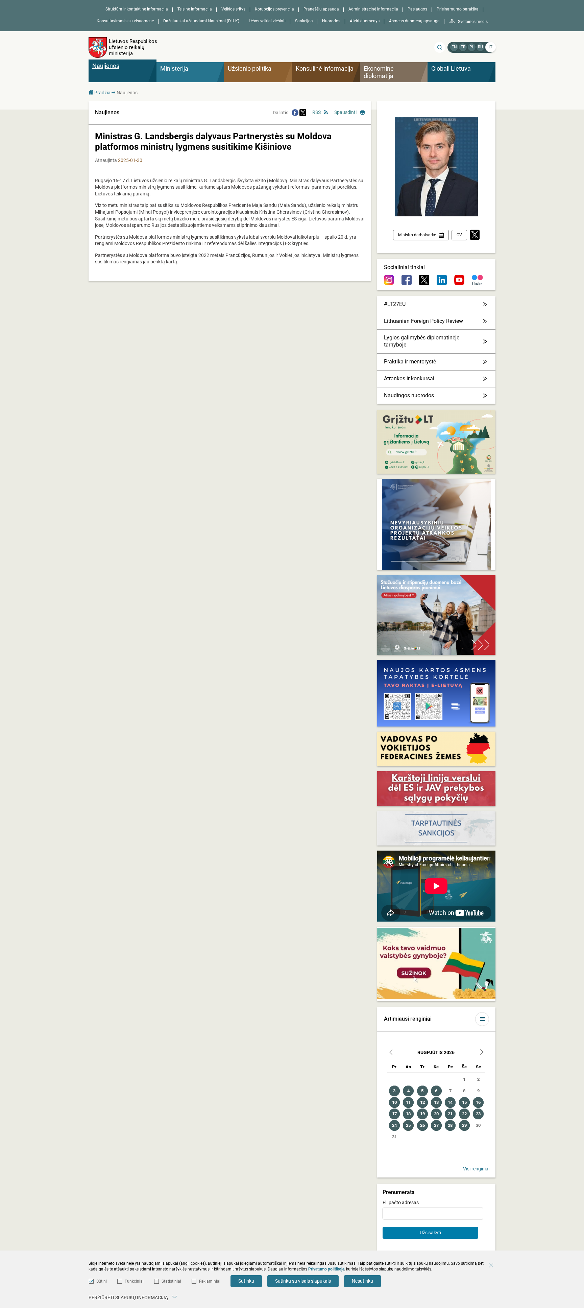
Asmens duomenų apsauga (414, 21)
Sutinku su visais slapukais (303, 1281)
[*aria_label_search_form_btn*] (439, 47)
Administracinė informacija (373, 9)
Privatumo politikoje (326, 1269)
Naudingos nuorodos (409, 395)
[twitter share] (302, 112)
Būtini (101, 1281)
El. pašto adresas (401, 1202)
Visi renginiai (476, 1168)
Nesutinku (362, 1281)
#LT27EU (395, 304)
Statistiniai (171, 1281)
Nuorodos (331, 21)
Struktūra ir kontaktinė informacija (136, 9)
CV (459, 235)
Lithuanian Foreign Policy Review (423, 321)
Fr (463, 47)
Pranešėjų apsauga (321, 9)
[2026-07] (391, 1052)
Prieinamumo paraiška (458, 9)
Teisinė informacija (194, 9)
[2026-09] (481, 1052)
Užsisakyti (430, 1232)
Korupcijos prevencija (274, 9)
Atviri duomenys (365, 21)
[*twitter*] (475, 235)
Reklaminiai (209, 1281)
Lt (490, 47)
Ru (480, 47)
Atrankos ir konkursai (409, 378)
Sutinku (246, 1281)
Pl (471, 47)
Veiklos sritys (233, 9)
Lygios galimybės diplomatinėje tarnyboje (421, 341)
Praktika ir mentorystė (410, 361)
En (454, 47)
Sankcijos (304, 21)
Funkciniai (134, 1281)
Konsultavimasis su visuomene (125, 21)
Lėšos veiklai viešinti (267, 21)
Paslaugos (417, 9)
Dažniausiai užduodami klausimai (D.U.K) (201, 21)
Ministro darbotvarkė (417, 235)
